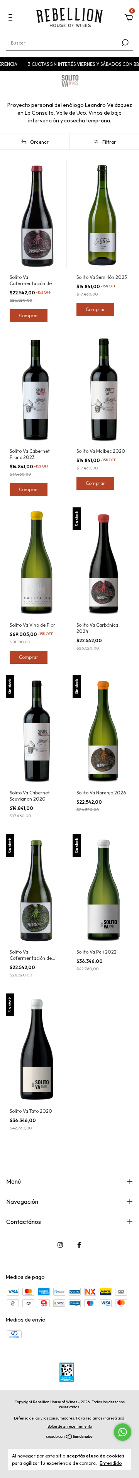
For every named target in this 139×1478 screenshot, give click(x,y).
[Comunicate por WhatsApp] (122, 1432)
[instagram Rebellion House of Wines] (60, 1245)
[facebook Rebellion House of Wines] (79, 1245)
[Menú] (12, 18)
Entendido (111, 1463)
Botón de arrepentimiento (69, 1426)
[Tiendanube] (70, 1437)
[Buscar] (124, 42)
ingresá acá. (114, 1418)
